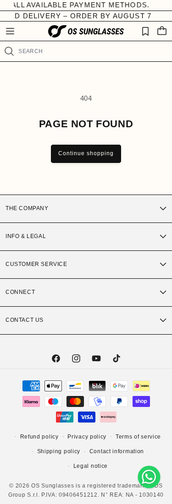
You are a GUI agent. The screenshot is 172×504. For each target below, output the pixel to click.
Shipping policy (59, 451)
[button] (10, 31)
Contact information (116, 451)
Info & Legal (26, 236)
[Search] (9, 51)
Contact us (25, 320)
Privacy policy (86, 437)
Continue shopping (86, 153)
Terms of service (138, 437)
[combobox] (91, 51)
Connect (20, 292)
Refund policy (39, 437)
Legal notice (90, 466)
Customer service (36, 264)
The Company (27, 208)
